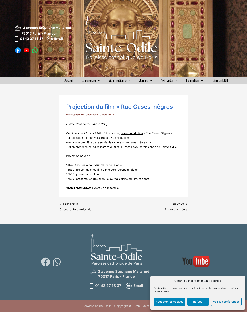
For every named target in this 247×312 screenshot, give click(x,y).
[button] (98, 80)
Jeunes (143, 80)
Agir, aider (167, 80)
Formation (192, 80)
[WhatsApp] (56, 261)
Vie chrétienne (117, 80)
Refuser (198, 301)
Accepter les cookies (169, 301)
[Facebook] (45, 261)
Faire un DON (220, 80)
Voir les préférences (226, 301)
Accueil (68, 80)
